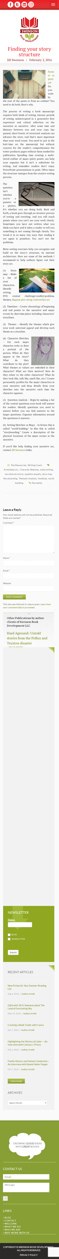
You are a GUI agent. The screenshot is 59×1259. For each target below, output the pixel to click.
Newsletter (18, 939)
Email (6, 570)
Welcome (11, 1223)
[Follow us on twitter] (17, 7)
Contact (10, 1220)
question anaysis (33, 474)
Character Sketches (29, 469)
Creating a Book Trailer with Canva (26, 1024)
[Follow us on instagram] (30, 7)
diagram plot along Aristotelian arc (31, 299)
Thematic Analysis (28, 478)
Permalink (37, 483)
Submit (13, 952)
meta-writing (46, 469)
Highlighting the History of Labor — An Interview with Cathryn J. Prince (27, 1043)
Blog (14, 934)
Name (6, 558)
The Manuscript (18, 465)
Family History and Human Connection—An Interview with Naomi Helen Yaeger (28, 1063)
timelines (42, 478)
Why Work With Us (17, 1232)
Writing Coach (35, 465)
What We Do (13, 1226)
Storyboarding (10, 478)
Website (7, 583)
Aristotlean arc (11, 469)
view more (16, 1081)
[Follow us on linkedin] (24, 7)
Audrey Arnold (28, 994)
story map (47, 474)
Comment (8, 522)
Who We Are (12, 1229)
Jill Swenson (18, 450)
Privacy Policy (29, 1255)
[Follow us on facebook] (10, 7)
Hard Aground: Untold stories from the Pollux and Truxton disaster (27, 638)
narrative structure (14, 474)
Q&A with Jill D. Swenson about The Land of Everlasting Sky (26, 1007)
